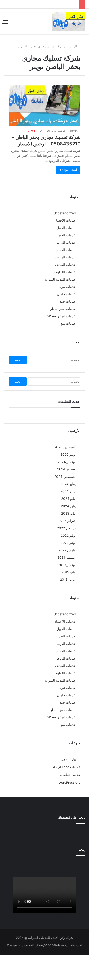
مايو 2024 (68, 499)
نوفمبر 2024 (67, 462)
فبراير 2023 (67, 521)
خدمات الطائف (65, 265)
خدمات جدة (68, 301)
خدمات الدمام (66, 250)
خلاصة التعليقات (70, 775)
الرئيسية (72, 46)
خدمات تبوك (67, 287)
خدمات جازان (66, 294)
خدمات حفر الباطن (62, 309)
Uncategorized (64, 213)
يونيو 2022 (68, 543)
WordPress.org (69, 782)
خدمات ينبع (68, 323)
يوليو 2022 (68, 535)
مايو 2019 (69, 572)
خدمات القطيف (65, 272)
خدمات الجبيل (66, 228)
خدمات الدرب (66, 242)
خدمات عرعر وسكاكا (61, 316)
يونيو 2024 (68, 491)
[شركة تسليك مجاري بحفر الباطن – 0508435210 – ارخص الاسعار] (44, 105)
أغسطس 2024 (65, 476)
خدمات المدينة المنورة (60, 279)
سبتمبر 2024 (66, 469)
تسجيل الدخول (70, 759)
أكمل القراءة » (68, 170)
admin (74, 130)
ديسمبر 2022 (66, 528)
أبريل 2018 (68, 579)
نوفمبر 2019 (67, 565)
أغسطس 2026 (65, 447)
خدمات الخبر (67, 235)
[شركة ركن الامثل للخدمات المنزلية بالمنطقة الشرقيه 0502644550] (68, 21)
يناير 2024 (68, 506)
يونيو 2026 (68, 454)
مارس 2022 (67, 550)
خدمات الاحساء (65, 220)
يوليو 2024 (68, 484)
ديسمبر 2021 (66, 557)
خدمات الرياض (65, 257)
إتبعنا (81, 849)
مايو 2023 (68, 513)
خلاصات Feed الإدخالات (65, 767)
